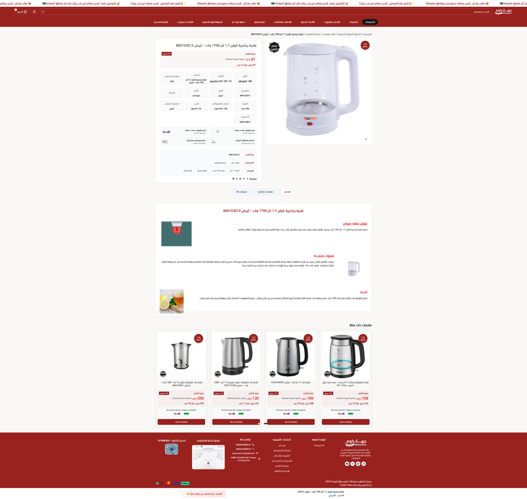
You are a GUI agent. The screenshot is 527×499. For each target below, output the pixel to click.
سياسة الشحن (282, 465)
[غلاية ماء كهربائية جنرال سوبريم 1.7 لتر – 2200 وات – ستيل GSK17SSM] (236, 356)
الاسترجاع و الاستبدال (282, 460)
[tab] (287, 192)
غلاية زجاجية (202, 170)
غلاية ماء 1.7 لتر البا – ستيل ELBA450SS (290, 382)
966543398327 (243, 444)
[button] (346, 422)
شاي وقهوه (329, 34)
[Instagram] (352, 464)
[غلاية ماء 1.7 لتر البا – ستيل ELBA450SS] (291, 356)
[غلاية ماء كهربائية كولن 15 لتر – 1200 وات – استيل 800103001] (181, 356)
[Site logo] (503, 11)
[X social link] (244, 179)
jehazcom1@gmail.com (243, 453)
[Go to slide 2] (260, 423)
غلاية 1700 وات (218, 170)
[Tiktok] (363, 464)
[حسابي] (34, 11)
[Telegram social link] (233, 179)
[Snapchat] (358, 464)
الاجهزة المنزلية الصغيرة (349, 34)
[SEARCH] (43, 12)
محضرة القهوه (313, 34)
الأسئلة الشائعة (281, 471)
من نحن (281, 445)
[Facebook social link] (247, 179)
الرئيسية (368, 34)
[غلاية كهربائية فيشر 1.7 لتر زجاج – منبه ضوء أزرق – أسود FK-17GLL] (346, 356)
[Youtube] (347, 464)
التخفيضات (318, 445)
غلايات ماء (235, 163)
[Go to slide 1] (266, 423)
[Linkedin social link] (236, 179)
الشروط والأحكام (282, 455)
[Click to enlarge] (366, 139)
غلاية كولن (187, 170)
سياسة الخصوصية (282, 450)
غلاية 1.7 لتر (235, 170)
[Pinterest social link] (240, 179)
